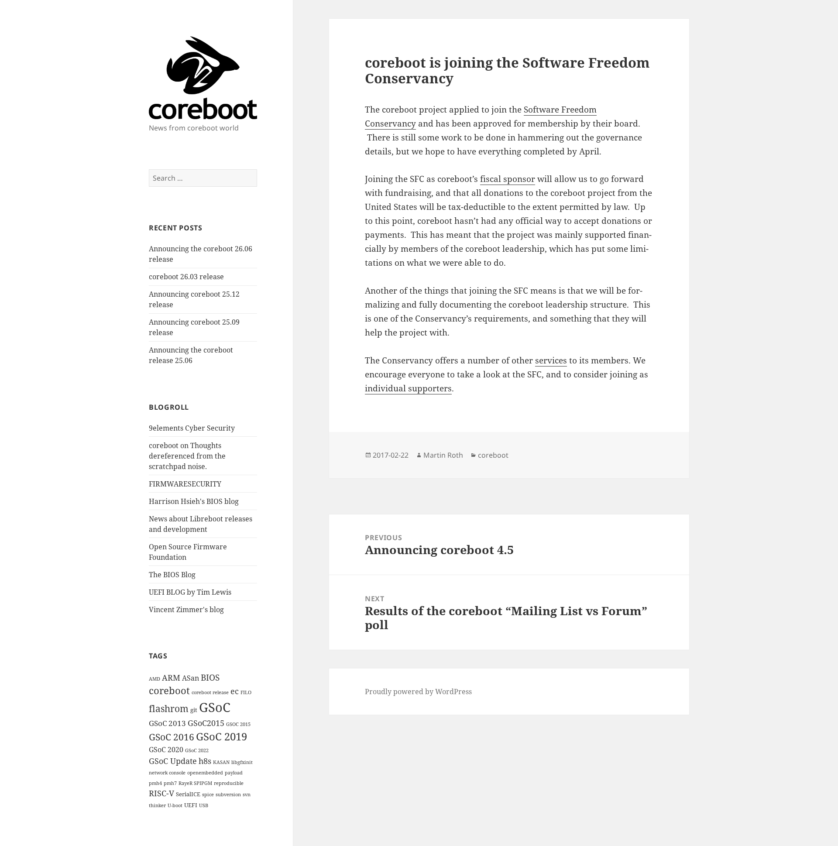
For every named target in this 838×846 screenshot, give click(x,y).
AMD (154, 679)
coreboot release (210, 692)
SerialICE (188, 794)
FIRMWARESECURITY (185, 484)
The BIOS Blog (172, 574)
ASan (190, 678)
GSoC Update (173, 761)
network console (167, 773)
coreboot (169, 690)
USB (203, 805)
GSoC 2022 (197, 750)
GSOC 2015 (238, 724)
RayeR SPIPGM (195, 783)
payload (234, 773)
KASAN (221, 762)
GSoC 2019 (221, 736)
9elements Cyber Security (192, 428)
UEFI (190, 805)
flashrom (169, 708)
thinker (157, 805)
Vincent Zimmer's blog (186, 609)
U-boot (175, 805)
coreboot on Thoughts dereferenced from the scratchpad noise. (187, 456)
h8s (205, 761)
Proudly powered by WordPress (418, 691)
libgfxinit (242, 762)
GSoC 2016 (171, 737)
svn (247, 794)
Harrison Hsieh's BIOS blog (194, 501)
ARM (171, 677)
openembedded (205, 773)
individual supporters (408, 388)
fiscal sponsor (507, 179)
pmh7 (170, 783)
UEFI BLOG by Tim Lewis (190, 592)
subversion (228, 794)
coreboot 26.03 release (186, 276)
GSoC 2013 (167, 723)
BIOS (210, 677)
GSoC (214, 707)
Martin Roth (443, 455)
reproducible (229, 783)
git (193, 710)
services (551, 360)
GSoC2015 (206, 723)
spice (208, 794)
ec (234, 691)
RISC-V (161, 793)
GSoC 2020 (166, 749)
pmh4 (155, 783)
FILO (245, 692)
